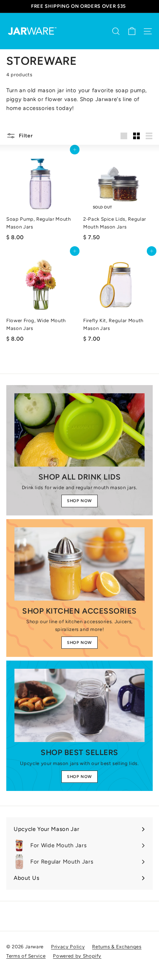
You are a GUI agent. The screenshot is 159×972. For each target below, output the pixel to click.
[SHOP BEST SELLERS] (79, 705)
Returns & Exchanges (116, 946)
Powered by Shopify (77, 956)
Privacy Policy (68, 946)
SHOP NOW (79, 500)
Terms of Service (25, 956)
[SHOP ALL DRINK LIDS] (79, 430)
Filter (25, 135)
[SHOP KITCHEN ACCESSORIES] (79, 564)
